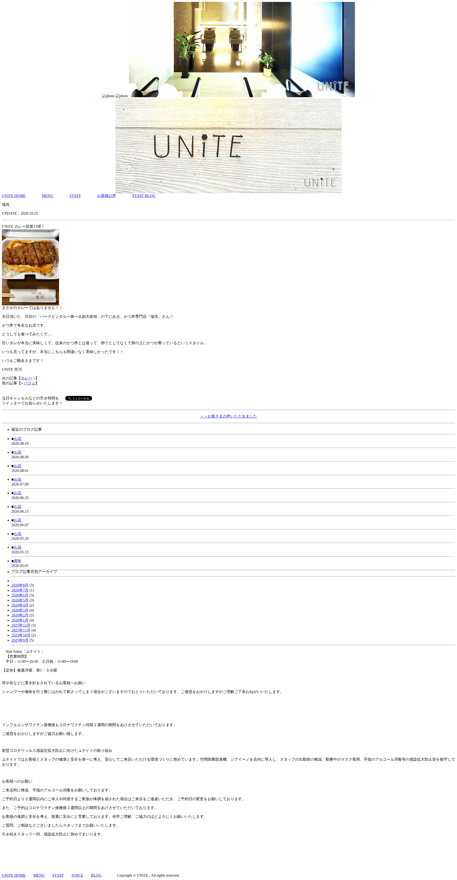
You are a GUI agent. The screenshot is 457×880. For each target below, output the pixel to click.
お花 (17, 439)
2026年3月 (20, 610)
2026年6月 (20, 595)
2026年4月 (20, 605)
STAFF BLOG (143, 196)
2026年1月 (20, 620)
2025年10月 (20, 635)
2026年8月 (20, 585)
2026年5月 (20, 600)
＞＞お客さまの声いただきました (228, 416)
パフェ (29, 383)
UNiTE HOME (14, 196)
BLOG (96, 875)
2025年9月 (20, 640)
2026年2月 (20, 615)
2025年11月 (20, 630)
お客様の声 (106, 196)
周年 (17, 561)
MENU (47, 196)
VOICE (77, 875)
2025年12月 (20, 625)
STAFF (75, 196)
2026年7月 (20, 590)
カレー (26, 378)
